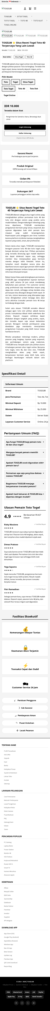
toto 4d (36, 300)
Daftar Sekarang (25, 133)
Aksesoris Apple (9, 875)
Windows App (8, 944)
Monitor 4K (7, 853)
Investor (6, 913)
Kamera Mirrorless (10, 871)
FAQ (5, 818)
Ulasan (6, 826)
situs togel (20, 246)
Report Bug (8, 966)
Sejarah (6, 758)
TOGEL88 (8, 16)
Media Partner (8, 906)
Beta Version (8, 952)
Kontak (6, 780)
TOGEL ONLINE (10, 25)
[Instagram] (22, 1003)
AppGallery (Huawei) (11, 941)
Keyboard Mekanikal (11, 860)
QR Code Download (10, 963)
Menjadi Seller (9, 892)
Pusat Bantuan (8, 815)
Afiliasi (6, 888)
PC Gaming (7, 842)
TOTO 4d (24, 20)
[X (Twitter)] (28, 1003)
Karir (5, 762)
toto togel (9, 350)
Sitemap (7, 784)
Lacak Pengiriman (10, 804)
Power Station (9, 850)
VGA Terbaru (8, 857)
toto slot (21, 311)
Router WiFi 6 (8, 864)
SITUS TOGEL (22, 16)
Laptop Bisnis (8, 846)
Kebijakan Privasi (9, 769)
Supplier (7, 917)
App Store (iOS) (9, 934)
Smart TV (7, 868)
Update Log (8, 955)
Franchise (7, 910)
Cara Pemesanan (9, 797)
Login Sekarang (25, 127)
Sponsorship (8, 899)
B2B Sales (7, 895)
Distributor (7, 903)
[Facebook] (16, 1003)
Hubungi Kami (8, 822)
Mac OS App (8, 948)
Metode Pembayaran (11, 800)
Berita (6, 766)
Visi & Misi (7, 755)
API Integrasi (8, 921)
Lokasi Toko (8, 776)
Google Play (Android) (11, 937)
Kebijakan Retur (9, 808)
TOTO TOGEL (9, 20)
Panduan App (8, 959)
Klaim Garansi (8, 811)
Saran (6, 829)
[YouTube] (34, 1003)
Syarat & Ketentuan (10, 773)
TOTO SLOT (38, 20)
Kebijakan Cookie (36, 985)
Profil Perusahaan (10, 751)
